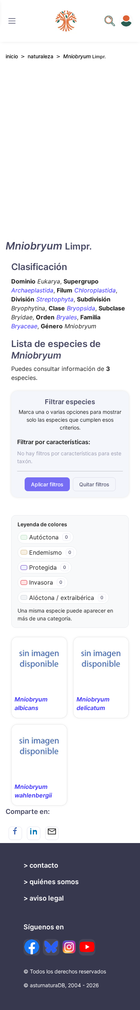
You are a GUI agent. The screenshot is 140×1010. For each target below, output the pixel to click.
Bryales (66, 317)
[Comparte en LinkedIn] (33, 833)
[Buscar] (12, 21)
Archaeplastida (32, 290)
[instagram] (69, 947)
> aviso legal (44, 898)
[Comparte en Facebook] (15, 833)
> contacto (41, 865)
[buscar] (110, 21)
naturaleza (40, 56)
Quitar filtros (94, 484)
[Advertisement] (70, 156)
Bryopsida (81, 308)
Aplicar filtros (47, 484)
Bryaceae (24, 326)
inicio (12, 56)
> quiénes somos (51, 882)
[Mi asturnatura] (126, 21)
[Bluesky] (51, 947)
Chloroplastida (95, 290)
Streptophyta (55, 299)
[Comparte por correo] (52, 833)
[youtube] (87, 947)
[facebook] (32, 947)
